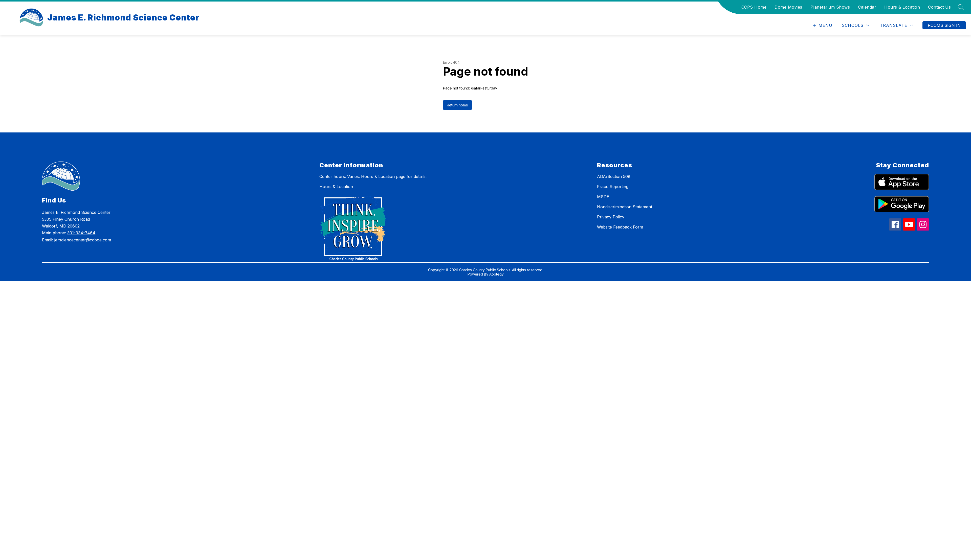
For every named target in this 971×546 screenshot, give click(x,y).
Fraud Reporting (612, 186)
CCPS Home (754, 7)
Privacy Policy (610, 216)
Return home (457, 105)
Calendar (867, 7)
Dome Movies (788, 7)
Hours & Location (902, 7)
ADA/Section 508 (613, 176)
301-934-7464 (81, 232)
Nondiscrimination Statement (624, 206)
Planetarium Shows (830, 7)
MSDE (603, 196)
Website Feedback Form (620, 227)
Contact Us (939, 7)
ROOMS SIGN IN (944, 25)
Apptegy (496, 274)
